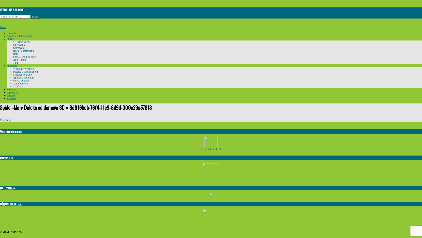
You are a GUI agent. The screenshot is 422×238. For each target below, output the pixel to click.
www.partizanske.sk (211, 149)
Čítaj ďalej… (7, 120)
